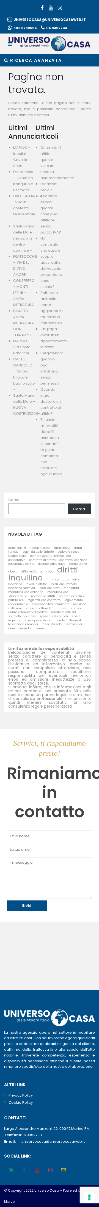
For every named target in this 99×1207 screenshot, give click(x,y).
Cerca (14, 500)
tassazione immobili (23, 624)
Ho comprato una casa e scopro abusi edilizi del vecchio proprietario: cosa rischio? (51, 262)
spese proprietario (38, 620)
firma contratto (57, 579)
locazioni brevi (49, 588)
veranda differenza (32, 628)
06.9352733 (31, 1135)
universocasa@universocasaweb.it (49, 19)
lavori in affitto (36, 584)
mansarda (71, 588)
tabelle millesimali (68, 620)
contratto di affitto (42, 560)
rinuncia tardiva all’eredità (27, 612)
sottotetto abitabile (22, 616)
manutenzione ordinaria (25, 592)
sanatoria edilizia (63, 612)
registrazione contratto (44, 600)
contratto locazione (73, 560)
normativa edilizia (72, 596)
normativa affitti (43, 596)
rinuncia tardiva (69, 608)
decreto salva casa (51, 564)
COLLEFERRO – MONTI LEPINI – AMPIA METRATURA (24, 292)
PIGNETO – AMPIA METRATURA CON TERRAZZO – (24, 323)
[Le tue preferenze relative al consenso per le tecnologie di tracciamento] (89, 1197)
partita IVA (16, 600)
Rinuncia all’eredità (40, 608)
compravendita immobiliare (50, 556)
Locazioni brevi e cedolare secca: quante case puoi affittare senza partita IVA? (50, 208)
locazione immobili (64, 584)
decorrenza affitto (21, 564)
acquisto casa (40, 548)
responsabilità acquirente (50, 604)
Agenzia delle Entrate (38, 552)
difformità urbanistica (37, 571)
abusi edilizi (17, 548)
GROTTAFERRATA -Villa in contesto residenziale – (27, 208)
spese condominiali (54, 616)
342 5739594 (25, 28)
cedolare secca (68, 552)
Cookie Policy (21, 1102)
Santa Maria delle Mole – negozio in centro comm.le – (24, 238)
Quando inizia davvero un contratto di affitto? (50, 401)
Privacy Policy (21, 1095)
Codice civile (17, 556)
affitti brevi (62, 548)
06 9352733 (56, 28)
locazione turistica (21, 588)
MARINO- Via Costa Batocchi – (22, 347)
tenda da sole (52, 624)
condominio (16, 560)
